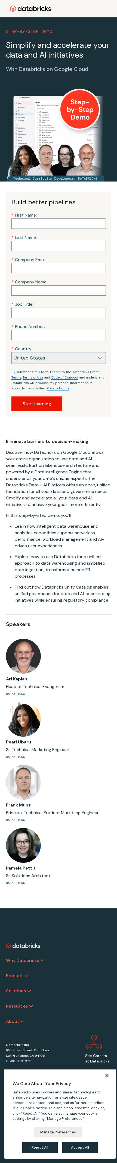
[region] (60, 1114)
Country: (21, 349)
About (12, 1021)
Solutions (16, 991)
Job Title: (22, 304)
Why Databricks (22, 960)
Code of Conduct (64, 377)
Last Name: (24, 237)
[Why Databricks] (42, 960)
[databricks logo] (23, 946)
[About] (22, 1021)
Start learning (37, 404)
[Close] (107, 1075)
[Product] (26, 976)
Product (14, 975)
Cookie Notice (35, 1108)
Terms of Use (33, 377)
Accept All (80, 1147)
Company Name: (29, 282)
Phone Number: (28, 326)
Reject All (40, 1147)
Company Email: (28, 259)
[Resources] (31, 1006)
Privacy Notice (58, 388)
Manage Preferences (58, 1132)
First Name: (24, 215)
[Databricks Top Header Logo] (30, 8)
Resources (17, 1006)
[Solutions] (29, 991)
